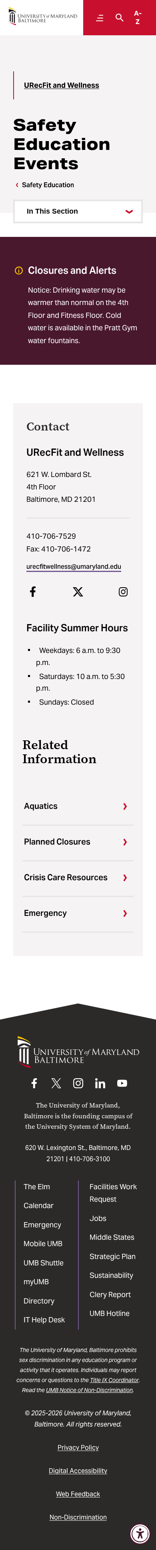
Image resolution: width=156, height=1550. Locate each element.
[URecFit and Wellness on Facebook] (32, 591)
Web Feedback (78, 1494)
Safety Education (48, 185)
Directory (39, 1300)
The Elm (37, 1186)
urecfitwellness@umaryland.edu (73, 566)
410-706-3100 (89, 1159)
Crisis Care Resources (66, 877)
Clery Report (110, 1294)
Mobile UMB (43, 1243)
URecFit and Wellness (61, 85)
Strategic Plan (113, 1256)
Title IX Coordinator (114, 1380)
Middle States (112, 1237)
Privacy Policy (78, 1447)
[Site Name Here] (43, 16)
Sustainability (111, 1275)
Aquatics (41, 806)
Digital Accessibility (78, 1471)
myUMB (36, 1281)
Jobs (98, 1218)
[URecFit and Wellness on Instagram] (123, 591)
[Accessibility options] (140, 1534)
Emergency (45, 913)
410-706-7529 (51, 536)
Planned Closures (57, 842)
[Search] (118, 17)
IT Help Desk (44, 1319)
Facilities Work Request (113, 1193)
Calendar (39, 1205)
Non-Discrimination (78, 1517)
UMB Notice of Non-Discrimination (89, 1390)
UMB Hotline (110, 1313)
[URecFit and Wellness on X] (78, 591)
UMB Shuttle (44, 1262)
